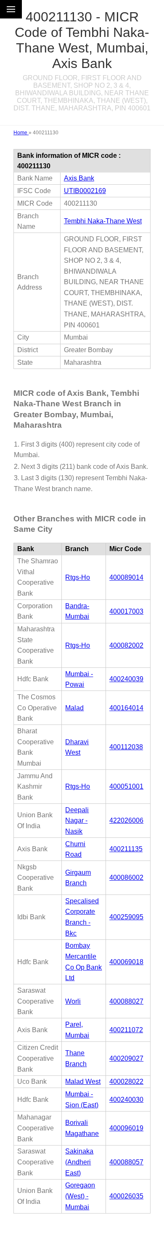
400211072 (126, 1029)
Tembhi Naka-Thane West (103, 221)
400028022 (126, 1081)
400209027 (126, 1058)
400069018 (126, 961)
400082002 (126, 645)
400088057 (126, 1162)
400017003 (126, 611)
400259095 (126, 917)
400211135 (126, 849)
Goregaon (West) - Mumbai (80, 1196)
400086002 (126, 877)
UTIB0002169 (85, 190)
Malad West (83, 1081)
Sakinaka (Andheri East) (79, 1162)
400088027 (126, 1001)
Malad (74, 707)
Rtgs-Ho (77, 577)
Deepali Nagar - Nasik (77, 820)
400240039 (126, 679)
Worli (73, 1001)
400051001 (126, 786)
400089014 (126, 577)
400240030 (126, 1099)
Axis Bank (79, 178)
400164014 (126, 707)
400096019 (126, 1128)
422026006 (126, 820)
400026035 (126, 1196)
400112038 (126, 747)
